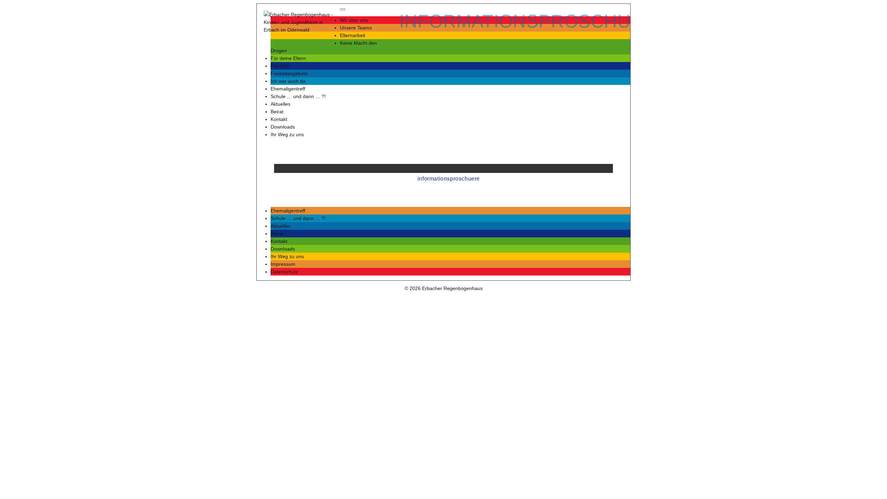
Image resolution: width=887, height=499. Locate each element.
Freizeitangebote (289, 73)
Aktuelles (280, 104)
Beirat (277, 111)
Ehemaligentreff (288, 88)
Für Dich (280, 66)
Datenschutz (284, 271)
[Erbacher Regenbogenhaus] (298, 22)
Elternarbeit (352, 35)
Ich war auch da (288, 81)
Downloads (283, 127)
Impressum (283, 264)
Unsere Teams (356, 27)
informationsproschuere (449, 179)
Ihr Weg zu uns (287, 134)
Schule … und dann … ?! (298, 96)
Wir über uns (354, 20)
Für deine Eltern (288, 58)
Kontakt (279, 119)
